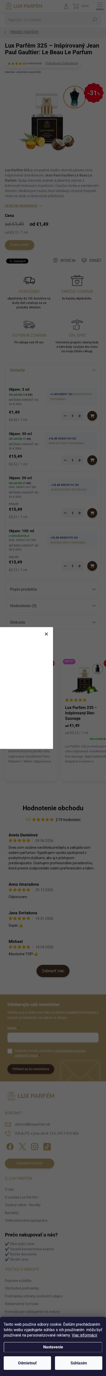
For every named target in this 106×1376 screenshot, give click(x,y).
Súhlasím (79, 1363)
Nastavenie (53, 1347)
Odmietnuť (27, 1363)
